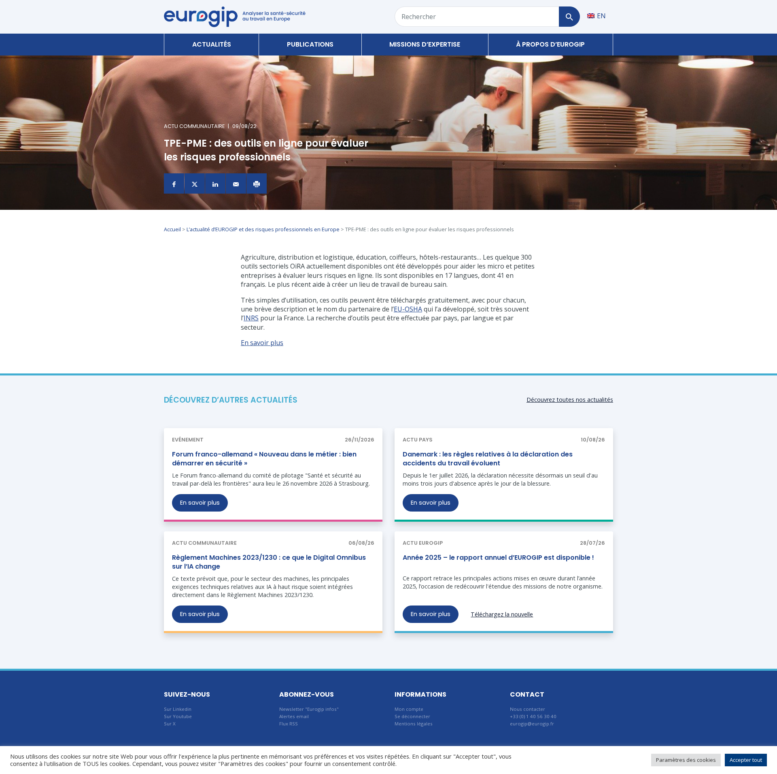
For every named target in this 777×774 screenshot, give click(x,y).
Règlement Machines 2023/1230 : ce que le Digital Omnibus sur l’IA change (269, 562)
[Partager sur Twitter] (195, 183)
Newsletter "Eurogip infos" (309, 709)
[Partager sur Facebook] (174, 183)
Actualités (211, 44)
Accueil (172, 229)
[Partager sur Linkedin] (215, 183)
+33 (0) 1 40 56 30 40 (533, 716)
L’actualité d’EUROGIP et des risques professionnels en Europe (263, 229)
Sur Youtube (178, 716)
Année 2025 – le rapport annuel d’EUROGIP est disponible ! (498, 557)
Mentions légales (414, 724)
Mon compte (409, 709)
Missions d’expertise (424, 44)
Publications (310, 44)
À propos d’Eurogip (550, 44)
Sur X (170, 724)
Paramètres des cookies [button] (686, 759)
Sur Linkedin (177, 709)
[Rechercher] (569, 16)
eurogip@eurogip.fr (532, 724)
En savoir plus (200, 503)
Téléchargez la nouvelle (502, 614)
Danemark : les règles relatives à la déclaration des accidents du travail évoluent (488, 459)
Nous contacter (527, 709)
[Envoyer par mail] (236, 183)
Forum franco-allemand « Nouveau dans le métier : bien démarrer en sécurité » (264, 459)
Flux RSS (288, 724)
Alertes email (294, 716)
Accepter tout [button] (746, 759)
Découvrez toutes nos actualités (569, 399)
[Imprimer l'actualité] (256, 183)
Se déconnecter (412, 716)
